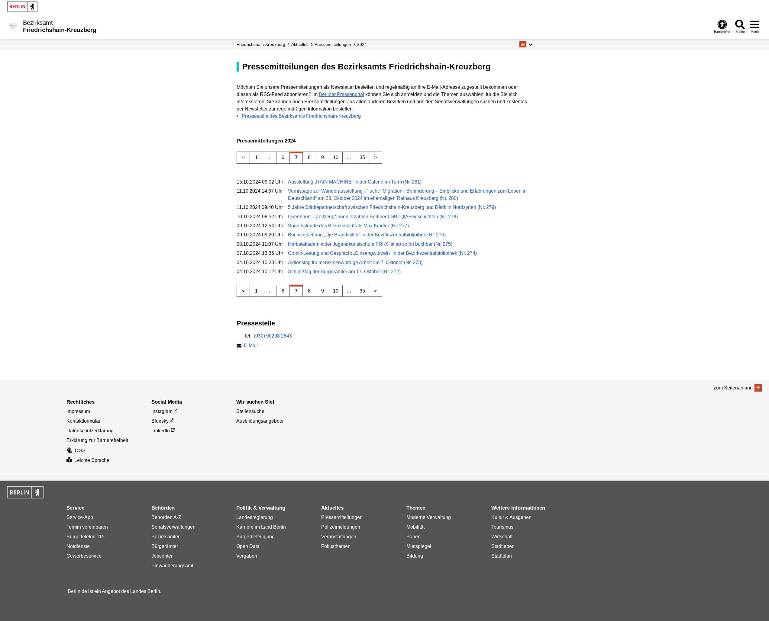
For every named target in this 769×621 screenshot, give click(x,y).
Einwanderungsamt (172, 565)
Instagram (162, 411)
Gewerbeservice (84, 556)
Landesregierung (254, 517)
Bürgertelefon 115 (85, 536)
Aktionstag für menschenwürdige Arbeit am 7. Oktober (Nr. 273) (355, 262)
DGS (80, 450)
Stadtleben (503, 546)
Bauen (413, 536)
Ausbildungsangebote (259, 421)
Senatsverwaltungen (173, 527)
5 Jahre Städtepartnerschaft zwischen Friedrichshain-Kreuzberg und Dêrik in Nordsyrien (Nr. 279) (392, 207)
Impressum (78, 411)
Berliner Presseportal (341, 94)
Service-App (79, 517)
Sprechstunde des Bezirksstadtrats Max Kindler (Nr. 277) (348, 225)
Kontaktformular (83, 421)
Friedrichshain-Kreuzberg (261, 44)
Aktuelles (300, 44)
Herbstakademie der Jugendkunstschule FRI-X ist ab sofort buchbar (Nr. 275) (370, 244)
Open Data (248, 546)
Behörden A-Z (166, 517)
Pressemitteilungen (342, 517)
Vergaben (246, 556)
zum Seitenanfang (733, 387)
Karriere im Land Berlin (261, 527)
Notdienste (78, 546)
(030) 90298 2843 (273, 335)
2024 (362, 44)
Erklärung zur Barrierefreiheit (97, 440)
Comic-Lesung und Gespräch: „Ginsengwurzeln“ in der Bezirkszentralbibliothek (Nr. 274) (382, 253)
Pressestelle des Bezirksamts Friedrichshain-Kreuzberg (301, 116)
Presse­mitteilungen (333, 44)
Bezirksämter (165, 536)
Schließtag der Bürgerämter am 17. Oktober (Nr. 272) (344, 271)
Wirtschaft (501, 536)
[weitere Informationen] (12, 25)
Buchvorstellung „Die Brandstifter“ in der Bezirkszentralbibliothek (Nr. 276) (367, 234)
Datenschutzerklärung (90, 430)
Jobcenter (162, 556)
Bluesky (160, 421)
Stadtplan (501, 556)
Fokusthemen (336, 546)
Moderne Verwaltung (428, 517)
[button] (525, 44)
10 (335, 157)
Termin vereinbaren (87, 527)
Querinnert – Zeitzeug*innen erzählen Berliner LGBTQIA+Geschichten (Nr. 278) (373, 216)
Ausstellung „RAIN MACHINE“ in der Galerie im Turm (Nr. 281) (355, 181)
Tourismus (502, 527)
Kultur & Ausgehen (511, 517)
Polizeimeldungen (340, 527)
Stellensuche (250, 411)
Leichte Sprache (91, 460)
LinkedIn (160, 430)
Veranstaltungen (338, 536)
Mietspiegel (418, 546)
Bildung (414, 556)
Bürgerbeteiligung (255, 536)
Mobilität (415, 527)
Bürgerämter (164, 546)
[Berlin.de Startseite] (22, 6)
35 (362, 157)
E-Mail (251, 346)
